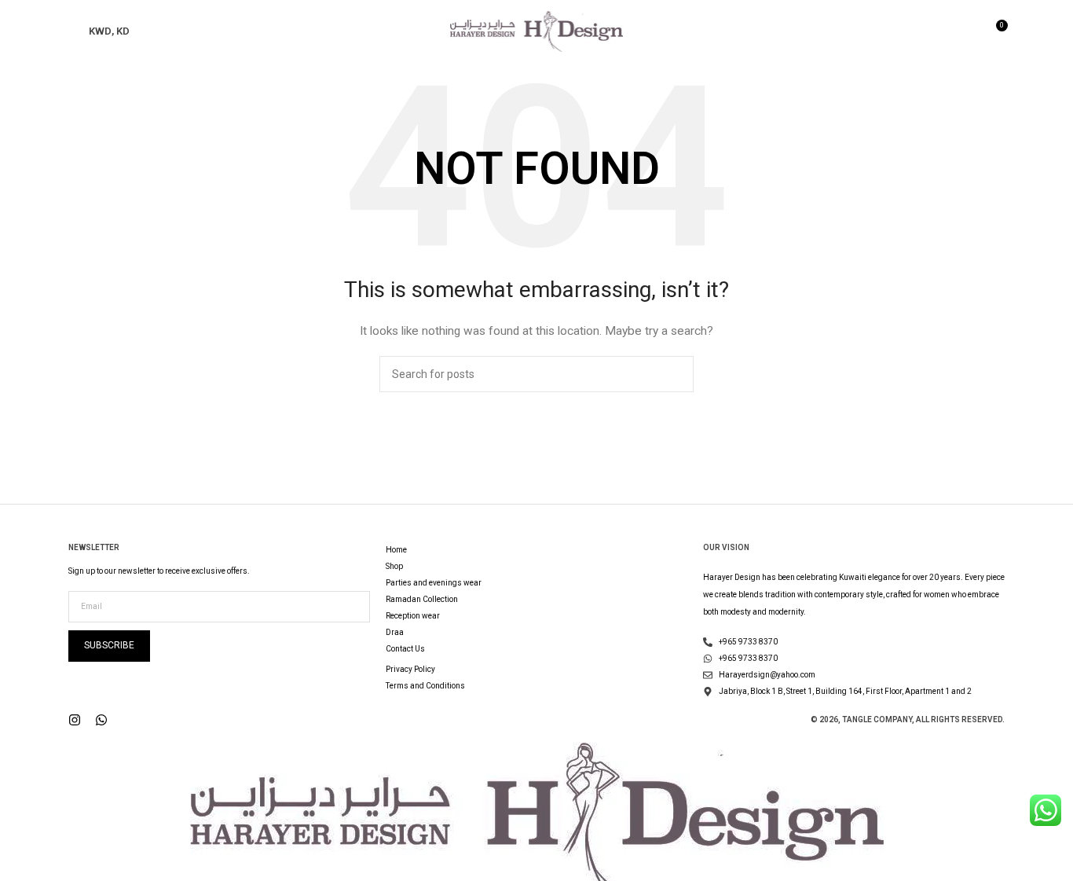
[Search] (967, 31)
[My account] (941, 31)
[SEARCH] (675, 374)
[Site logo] (536, 30)
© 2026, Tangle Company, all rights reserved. (908, 719)
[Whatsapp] (101, 720)
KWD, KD (109, 31)
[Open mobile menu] (74, 31)
